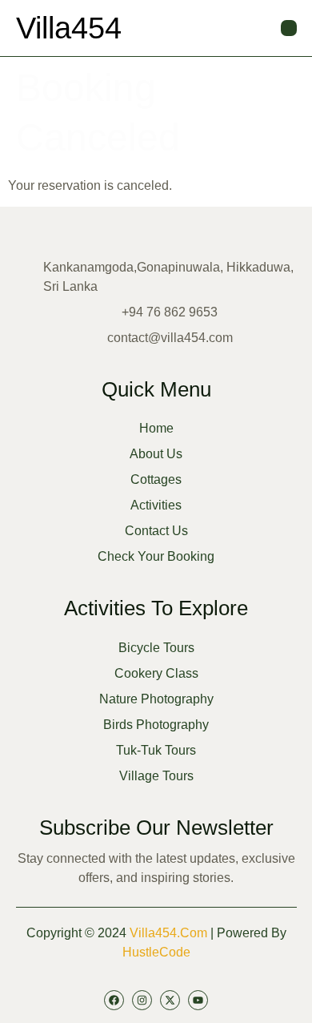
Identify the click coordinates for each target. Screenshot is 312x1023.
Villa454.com (168, 933)
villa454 (69, 27)
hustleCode (156, 952)
